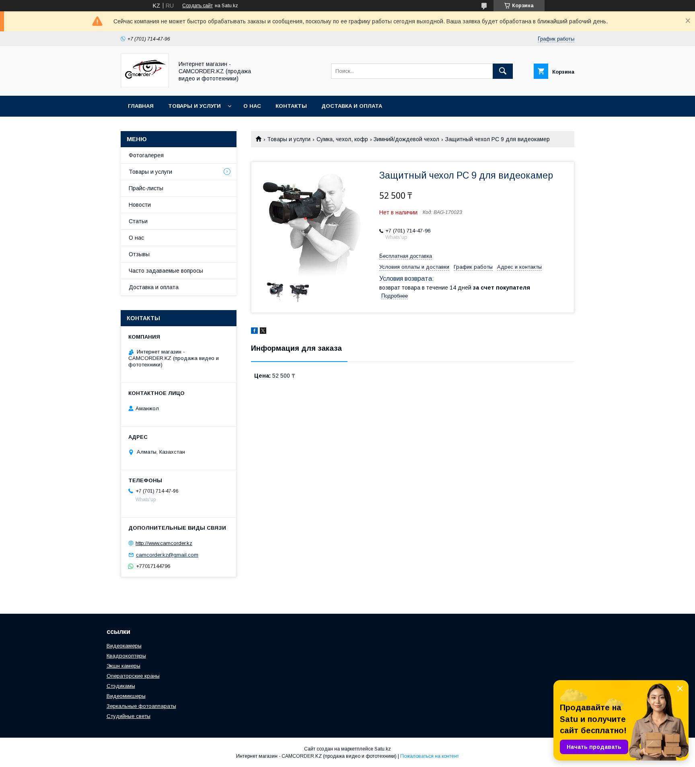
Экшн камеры (123, 666)
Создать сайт (197, 5)
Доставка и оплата (351, 106)
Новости (140, 205)
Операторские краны (133, 676)
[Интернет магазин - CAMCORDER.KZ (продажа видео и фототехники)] (145, 85)
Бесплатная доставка (405, 256)
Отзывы (139, 254)
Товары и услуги (194, 106)
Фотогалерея (146, 155)
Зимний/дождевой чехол (406, 139)
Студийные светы (128, 716)
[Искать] (503, 71)
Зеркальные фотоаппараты (141, 706)
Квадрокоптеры (126, 656)
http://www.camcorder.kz (164, 543)
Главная (141, 106)
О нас (252, 106)
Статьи (138, 221)
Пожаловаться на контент (429, 756)
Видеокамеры (124, 646)
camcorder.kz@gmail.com (167, 555)
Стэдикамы (121, 686)
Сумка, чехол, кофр (342, 139)
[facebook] (254, 332)
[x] (263, 332)
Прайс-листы (146, 188)
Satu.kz (382, 749)
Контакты (291, 106)
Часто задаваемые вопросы (166, 270)
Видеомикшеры (126, 696)
